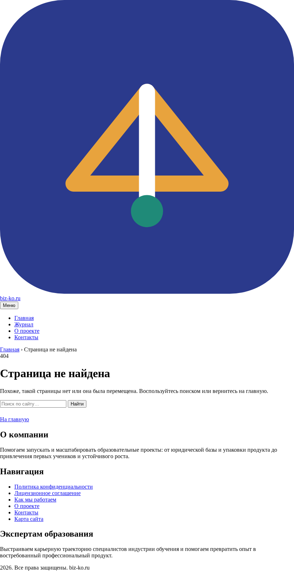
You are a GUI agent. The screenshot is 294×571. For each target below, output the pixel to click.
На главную (14, 419)
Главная (24, 318)
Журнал (23, 324)
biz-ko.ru (10, 298)
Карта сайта (28, 519)
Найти (77, 404)
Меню (9, 305)
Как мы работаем (35, 499)
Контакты (26, 337)
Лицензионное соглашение (47, 493)
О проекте (26, 331)
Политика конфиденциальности (53, 487)
